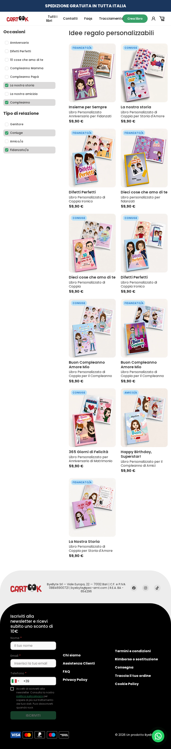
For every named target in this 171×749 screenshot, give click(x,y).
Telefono (18, 673)
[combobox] (15, 681)
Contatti (70, 18)
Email (15, 656)
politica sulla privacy (29, 696)
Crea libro (135, 19)
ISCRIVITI (33, 715)
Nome (16, 638)
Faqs (88, 18)
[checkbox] (12, 688)
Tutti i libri (51, 18)
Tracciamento (111, 18)
